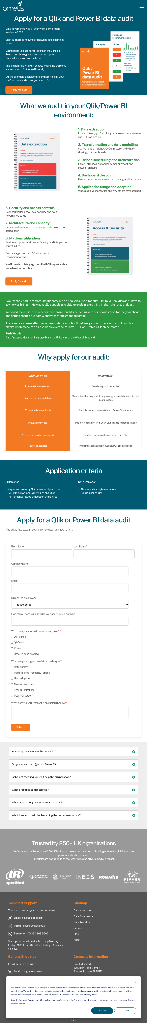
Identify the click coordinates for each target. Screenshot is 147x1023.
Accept (102, 1010)
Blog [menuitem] (76, 933)
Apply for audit (19, 89)
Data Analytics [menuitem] (82, 922)
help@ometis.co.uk (32, 917)
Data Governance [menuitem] (83, 916)
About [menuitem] (77, 939)
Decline (125, 1010)
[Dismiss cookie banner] (135, 982)
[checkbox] (73, 645)
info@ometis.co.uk (32, 971)
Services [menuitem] (78, 928)
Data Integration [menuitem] (83, 910)
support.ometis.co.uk (34, 925)
